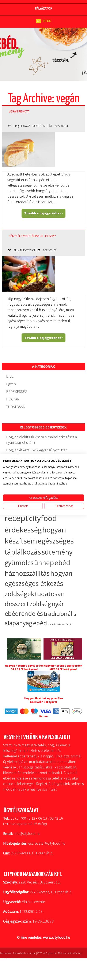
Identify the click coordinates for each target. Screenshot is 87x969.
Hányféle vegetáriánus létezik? (32, 236)
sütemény (57, 552)
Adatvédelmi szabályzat (24, 953)
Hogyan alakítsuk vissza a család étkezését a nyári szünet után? (41, 439)
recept (16, 518)
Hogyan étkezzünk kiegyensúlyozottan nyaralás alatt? (37, 453)
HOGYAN (25, 126)
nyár (58, 604)
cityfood (43, 518)
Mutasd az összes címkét (60, 624)
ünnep (44, 562)
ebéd (40, 623)
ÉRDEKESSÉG (16, 391)
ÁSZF (39, 953)
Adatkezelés (5, 953)
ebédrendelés (24, 613)
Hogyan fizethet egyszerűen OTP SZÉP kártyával (24, 667)
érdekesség (23, 530)
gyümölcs (19, 562)
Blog (16, 126)
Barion (43, 716)
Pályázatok (43, 8)
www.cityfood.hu (56, 937)
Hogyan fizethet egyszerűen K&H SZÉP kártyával (43, 700)
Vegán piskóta (19, 111)
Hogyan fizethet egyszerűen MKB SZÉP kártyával (63, 667)
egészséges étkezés (34, 583)
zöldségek (19, 593)
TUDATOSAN (38, 126)
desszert (17, 604)
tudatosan (50, 593)
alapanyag (18, 623)
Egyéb (11, 383)
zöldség (40, 604)
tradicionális (60, 613)
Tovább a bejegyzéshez (43, 213)
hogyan (61, 573)
